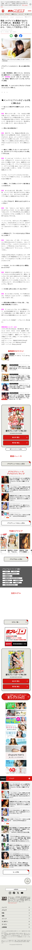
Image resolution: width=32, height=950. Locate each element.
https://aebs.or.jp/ (12, 902)
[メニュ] (29, 11)
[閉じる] (30, 4)
